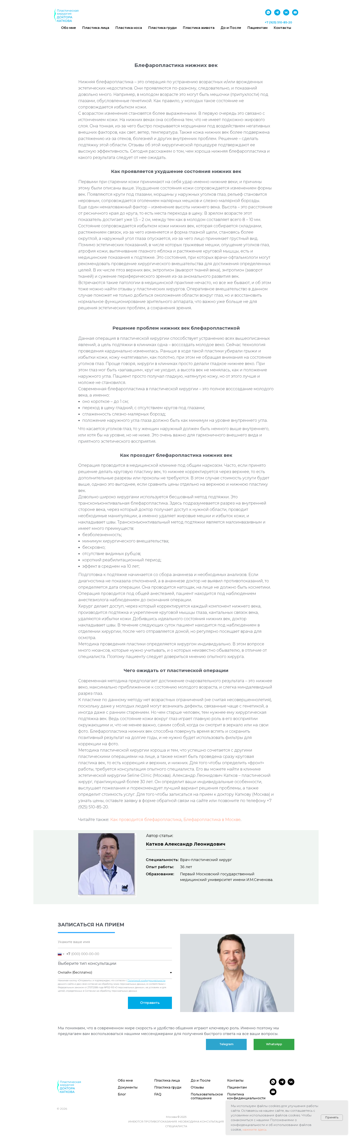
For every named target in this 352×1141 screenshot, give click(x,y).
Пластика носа (128, 28)
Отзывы (197, 1087)
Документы (128, 1087)
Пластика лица (95, 28)
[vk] (286, 12)
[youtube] (295, 12)
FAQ (157, 1094)
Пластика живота (198, 28)
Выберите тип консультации (87, 963)
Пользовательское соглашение (207, 1096)
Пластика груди (162, 28)
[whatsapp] (268, 12)
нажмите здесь (254, 1129)
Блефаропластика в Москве (212, 819)
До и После (231, 28)
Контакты (282, 28)
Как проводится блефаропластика (146, 819)
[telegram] (277, 12)
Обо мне (68, 28)
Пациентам (257, 28)
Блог (122, 1094)
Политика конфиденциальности (246, 1096)
